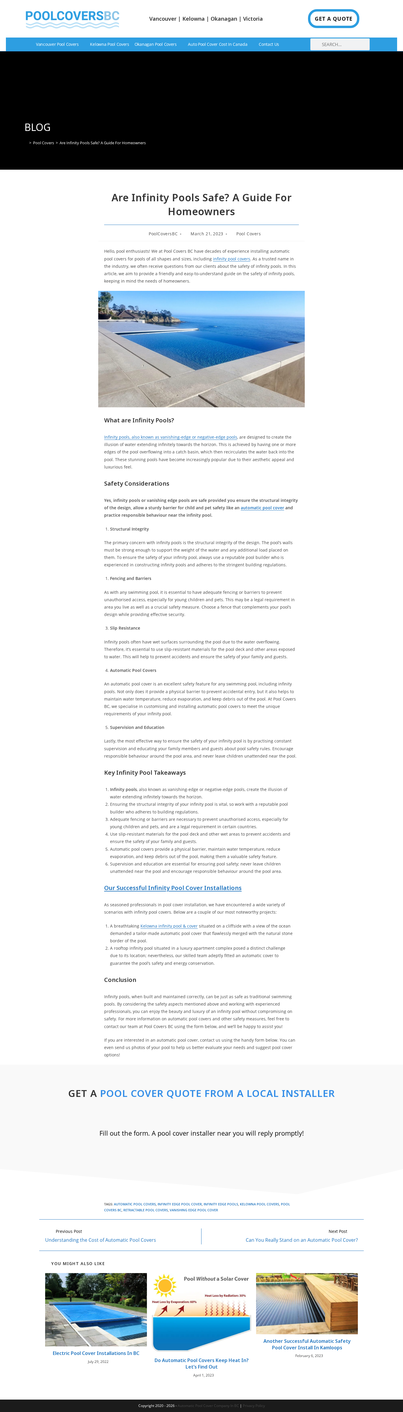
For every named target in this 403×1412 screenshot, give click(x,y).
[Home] (25, 142)
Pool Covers (248, 233)
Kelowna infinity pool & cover (169, 926)
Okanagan (224, 18)
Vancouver (162, 18)
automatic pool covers (135, 1204)
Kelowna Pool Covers (109, 44)
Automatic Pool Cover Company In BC (208, 1405)
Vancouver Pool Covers (57, 44)
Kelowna (193, 18)
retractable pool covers (145, 1210)
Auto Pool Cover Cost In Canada (217, 44)
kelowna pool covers (259, 1204)
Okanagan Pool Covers (156, 44)
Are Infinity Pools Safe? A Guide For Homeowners (103, 142)
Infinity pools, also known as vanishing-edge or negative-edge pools (170, 437)
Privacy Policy (254, 1405)
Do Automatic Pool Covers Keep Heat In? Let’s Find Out (202, 1363)
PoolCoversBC (163, 233)
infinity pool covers (231, 259)
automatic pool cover (262, 507)
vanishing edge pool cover (194, 1210)
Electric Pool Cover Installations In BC (96, 1353)
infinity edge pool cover (180, 1204)
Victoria (253, 18)
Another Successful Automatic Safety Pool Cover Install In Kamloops (307, 1344)
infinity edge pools (221, 1204)
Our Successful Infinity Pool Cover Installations (173, 888)
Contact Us (269, 44)
